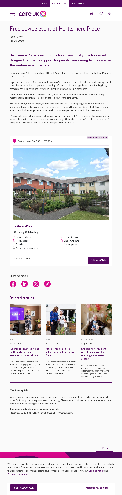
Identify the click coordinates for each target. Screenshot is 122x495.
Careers (43, 3)
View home (99, 260)
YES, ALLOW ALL (24, 487)
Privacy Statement (17, 474)
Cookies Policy (96, 471)
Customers (77, 3)
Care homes (59, 3)
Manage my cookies (97, 487)
